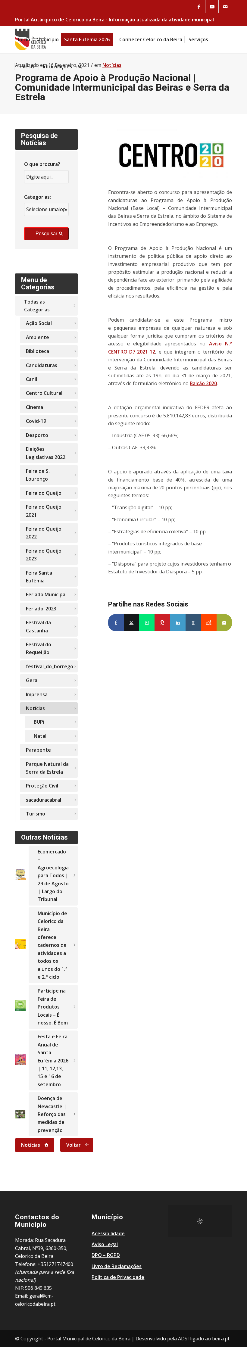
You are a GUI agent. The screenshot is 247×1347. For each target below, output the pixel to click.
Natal (40, 736)
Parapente (38, 750)
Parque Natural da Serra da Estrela (47, 768)
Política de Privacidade (118, 1277)
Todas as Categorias (37, 305)
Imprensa (37, 694)
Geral (32, 680)
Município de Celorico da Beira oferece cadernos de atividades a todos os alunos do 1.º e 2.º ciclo (52, 945)
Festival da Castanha (38, 626)
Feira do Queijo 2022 (43, 532)
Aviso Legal (105, 1244)
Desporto (37, 435)
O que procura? (42, 164)
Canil (31, 379)
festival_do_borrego (49, 666)
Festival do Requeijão (38, 648)
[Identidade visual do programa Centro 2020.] (170, 155)
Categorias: (37, 197)
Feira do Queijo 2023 (43, 554)
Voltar (73, 1145)
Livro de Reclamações (117, 1266)
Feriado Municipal (46, 594)
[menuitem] (24, 39)
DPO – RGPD (106, 1255)
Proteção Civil (42, 785)
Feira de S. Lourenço (38, 475)
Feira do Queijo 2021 (43, 511)
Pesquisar (46, 233)
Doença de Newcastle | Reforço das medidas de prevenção (52, 1114)
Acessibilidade (108, 1233)
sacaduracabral (43, 800)
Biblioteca (37, 351)
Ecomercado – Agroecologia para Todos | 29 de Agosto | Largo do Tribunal (53, 875)
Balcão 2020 (203, 383)
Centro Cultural (44, 393)
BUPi (39, 722)
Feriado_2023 (41, 608)
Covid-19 (36, 421)
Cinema (34, 407)
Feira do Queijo (43, 493)
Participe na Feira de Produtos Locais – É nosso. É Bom (53, 1006)
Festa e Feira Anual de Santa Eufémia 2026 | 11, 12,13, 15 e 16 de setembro (53, 1060)
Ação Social (39, 323)
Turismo (35, 813)
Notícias (35, 708)
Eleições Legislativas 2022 (45, 453)
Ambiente (37, 337)
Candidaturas (41, 365)
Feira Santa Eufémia (39, 576)
